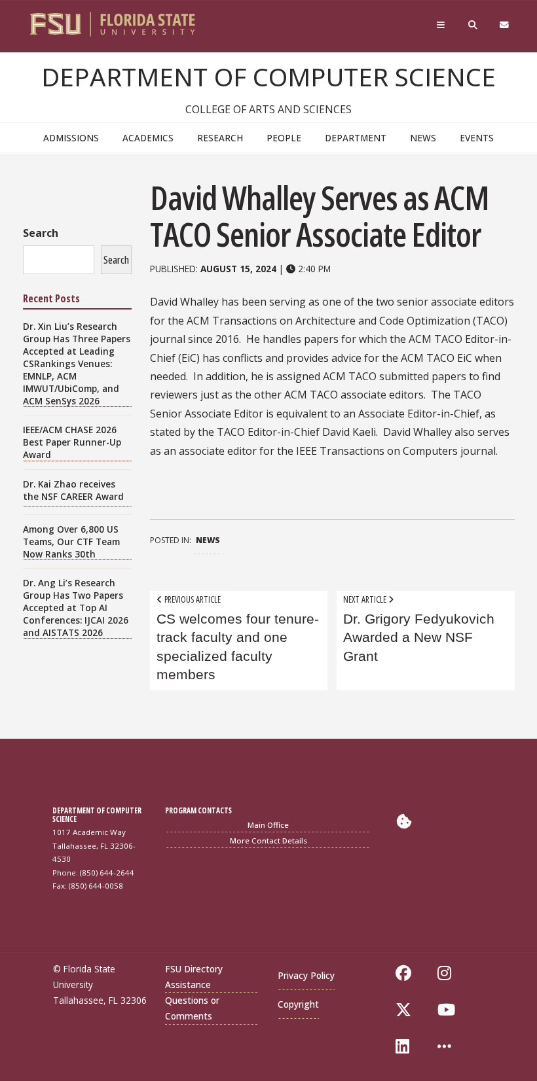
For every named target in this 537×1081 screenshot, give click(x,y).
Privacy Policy (306, 975)
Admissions (71, 138)
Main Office (268, 825)
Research (220, 138)
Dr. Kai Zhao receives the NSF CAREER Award (73, 490)
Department (355, 138)
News (423, 138)
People (284, 138)
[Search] (474, 28)
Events (477, 138)
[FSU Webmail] (505, 28)
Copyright (298, 1004)
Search (40, 233)
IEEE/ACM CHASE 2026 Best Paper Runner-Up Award (72, 442)
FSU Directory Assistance (194, 977)
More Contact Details (268, 840)
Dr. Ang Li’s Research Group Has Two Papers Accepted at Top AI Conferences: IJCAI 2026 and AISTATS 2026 (75, 607)
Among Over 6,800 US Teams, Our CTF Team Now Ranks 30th (71, 541)
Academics (148, 138)
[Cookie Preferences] (404, 821)
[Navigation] (442, 28)
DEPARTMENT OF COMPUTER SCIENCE (268, 77)
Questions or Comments (192, 1008)
